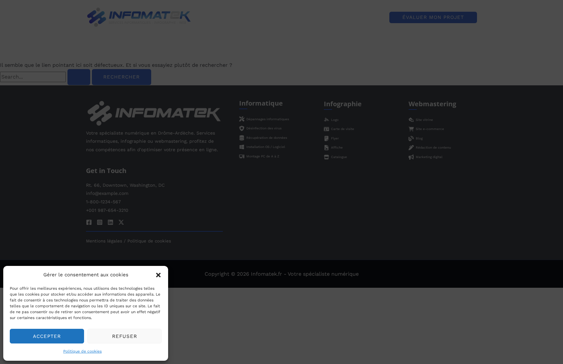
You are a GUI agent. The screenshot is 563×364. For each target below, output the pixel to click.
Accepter (47, 336)
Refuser (124, 336)
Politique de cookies (82, 351)
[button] (158, 275)
